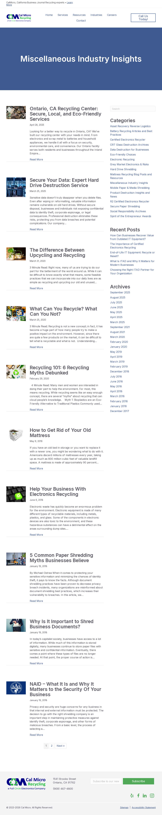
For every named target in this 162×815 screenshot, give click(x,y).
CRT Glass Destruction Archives (129, 144)
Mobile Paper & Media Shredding (130, 187)
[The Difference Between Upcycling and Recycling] (16, 253)
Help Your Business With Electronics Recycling (58, 491)
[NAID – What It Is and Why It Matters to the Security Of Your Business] (16, 687)
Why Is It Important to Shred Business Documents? (61, 623)
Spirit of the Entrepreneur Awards (130, 216)
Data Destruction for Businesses (129, 149)
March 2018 (117, 396)
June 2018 (116, 381)
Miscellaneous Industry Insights (129, 182)
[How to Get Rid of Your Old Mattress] (16, 434)
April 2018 (116, 391)
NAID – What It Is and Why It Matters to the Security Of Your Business (65, 689)
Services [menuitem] (63, 14)
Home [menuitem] (49, 14)
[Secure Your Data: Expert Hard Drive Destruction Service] (16, 187)
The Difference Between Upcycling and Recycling (58, 252)
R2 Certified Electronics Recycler (129, 201)
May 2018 (116, 386)
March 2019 (117, 361)
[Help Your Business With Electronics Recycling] (16, 494)
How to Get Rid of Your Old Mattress (60, 432)
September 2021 (120, 327)
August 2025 (117, 297)
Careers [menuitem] (112, 14)
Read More (36, 159)
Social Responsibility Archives (128, 211)
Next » (61, 745)
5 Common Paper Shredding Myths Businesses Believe (61, 557)
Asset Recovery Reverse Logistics (130, 126)
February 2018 (119, 401)
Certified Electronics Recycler (127, 139)
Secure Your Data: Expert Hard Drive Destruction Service (64, 182)
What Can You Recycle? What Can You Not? (63, 311)
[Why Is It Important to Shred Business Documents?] (16, 625)
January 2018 (118, 406)
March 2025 (117, 322)
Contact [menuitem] (81, 20)
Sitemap (124, 807)
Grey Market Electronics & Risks (129, 164)
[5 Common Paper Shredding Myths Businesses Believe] (16, 559)
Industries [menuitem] (96, 14)
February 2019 (119, 366)
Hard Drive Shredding (123, 169)
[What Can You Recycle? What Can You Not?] (16, 313)
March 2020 (117, 336)
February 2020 (119, 341)
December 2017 (119, 411)
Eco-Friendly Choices (123, 154)
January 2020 (118, 346)
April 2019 (116, 356)
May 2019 (116, 351)
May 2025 (116, 312)
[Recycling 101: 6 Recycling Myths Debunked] (16, 371)
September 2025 (120, 292)
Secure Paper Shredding (125, 206)
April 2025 (116, 317)
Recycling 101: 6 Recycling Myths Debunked (59, 370)
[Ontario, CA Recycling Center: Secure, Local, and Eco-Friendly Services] (16, 112)
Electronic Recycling (122, 159)
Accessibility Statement (144, 807)
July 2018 (116, 376)
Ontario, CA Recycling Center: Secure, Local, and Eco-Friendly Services (65, 114)
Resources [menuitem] (79, 14)
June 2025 (116, 307)
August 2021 (117, 332)
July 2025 (116, 302)
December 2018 (119, 371)
